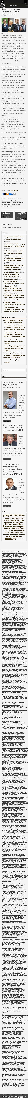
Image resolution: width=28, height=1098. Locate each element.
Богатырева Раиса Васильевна (18, 596)
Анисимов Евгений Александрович (12, 564)
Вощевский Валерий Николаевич (11, 630)
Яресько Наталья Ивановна (17, 1082)
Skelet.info (15, 1096)
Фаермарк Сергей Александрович (15, 1015)
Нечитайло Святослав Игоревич (18, 863)
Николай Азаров (6, 204)
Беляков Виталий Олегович (10, 590)
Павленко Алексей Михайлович (13, 884)
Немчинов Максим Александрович (12, 860)
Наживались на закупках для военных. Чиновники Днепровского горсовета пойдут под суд (14, 270)
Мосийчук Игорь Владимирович (17, 847)
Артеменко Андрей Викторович (19, 566)
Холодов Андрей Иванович (15, 1031)
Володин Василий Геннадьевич (11, 628)
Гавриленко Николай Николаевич (11, 633)
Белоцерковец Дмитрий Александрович (13, 589)
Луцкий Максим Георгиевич (18, 820)
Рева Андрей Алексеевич (13, 928)
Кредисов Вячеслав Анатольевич (11, 775)
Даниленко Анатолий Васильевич (12, 669)
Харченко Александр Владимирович (12, 1027)
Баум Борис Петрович (21, 581)
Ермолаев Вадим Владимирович (18, 697)
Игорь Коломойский (11, 520)
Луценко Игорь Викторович (10, 819)
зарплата (19, 534)
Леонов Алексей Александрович (13, 805)
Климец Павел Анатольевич (15, 748)
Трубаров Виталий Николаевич (18, 1000)
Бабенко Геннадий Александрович (12, 575)
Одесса (16, 524)
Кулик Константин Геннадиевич (11, 788)
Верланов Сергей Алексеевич (18, 622)
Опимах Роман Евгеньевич (9, 877)
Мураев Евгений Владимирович (14, 850)
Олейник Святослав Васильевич (11, 871)
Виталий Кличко (8, 517)
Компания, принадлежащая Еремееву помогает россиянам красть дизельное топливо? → (21, 216)
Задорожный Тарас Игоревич (10, 710)
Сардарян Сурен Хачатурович (10, 942)
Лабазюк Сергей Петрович (9, 797)
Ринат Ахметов (11, 528)
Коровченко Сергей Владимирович (11, 765)
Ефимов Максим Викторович (10, 698)
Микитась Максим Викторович (11, 844)
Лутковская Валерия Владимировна (12, 817)
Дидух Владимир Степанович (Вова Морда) (13, 682)
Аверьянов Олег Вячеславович (10, 555)
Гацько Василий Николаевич (19, 639)
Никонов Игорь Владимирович (11, 865)
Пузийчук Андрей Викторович (11, 919)
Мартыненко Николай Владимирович (13, 831)
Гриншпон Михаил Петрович (18, 662)
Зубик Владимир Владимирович (10, 716)
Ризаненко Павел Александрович (17, 929)
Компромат (12, 522)
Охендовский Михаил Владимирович (12, 880)
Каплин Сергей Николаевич (16, 734)
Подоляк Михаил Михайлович (13, 907)
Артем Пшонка (6, 200)
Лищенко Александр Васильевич (12, 811)
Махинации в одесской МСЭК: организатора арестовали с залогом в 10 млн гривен (14, 304)
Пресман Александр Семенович (14, 911)
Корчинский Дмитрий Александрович (11, 767)
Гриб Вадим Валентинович (19, 658)
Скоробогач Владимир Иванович (11, 957)
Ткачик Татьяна (14, 989)
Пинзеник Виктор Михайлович (11, 902)
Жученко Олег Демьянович (19, 707)
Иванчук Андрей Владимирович (11, 721)
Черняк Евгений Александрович (10, 1047)
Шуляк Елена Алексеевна (15, 1070)
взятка (21, 532)
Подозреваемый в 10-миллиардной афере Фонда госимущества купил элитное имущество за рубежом (14, 251)
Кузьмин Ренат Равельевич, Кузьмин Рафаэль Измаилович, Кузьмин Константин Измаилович (14, 786)
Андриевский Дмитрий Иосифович (12, 562)
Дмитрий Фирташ (15, 518)
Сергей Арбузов (16, 204)
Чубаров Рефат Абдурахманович (11, 1048)
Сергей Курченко (6, 206)
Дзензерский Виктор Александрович (12, 680)
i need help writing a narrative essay (13, 345)
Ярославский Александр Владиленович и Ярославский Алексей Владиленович (13, 1084)
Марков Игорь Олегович (19, 830)
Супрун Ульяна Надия (16, 972)
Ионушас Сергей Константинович (14, 728)
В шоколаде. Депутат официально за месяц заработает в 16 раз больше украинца (14, 322)
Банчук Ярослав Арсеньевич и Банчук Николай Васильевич (13, 580)
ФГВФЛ (7, 532)
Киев (6, 522)
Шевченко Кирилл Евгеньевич (18, 1057)
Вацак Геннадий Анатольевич (17, 619)
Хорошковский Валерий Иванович (11, 1033)
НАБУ (22, 522)
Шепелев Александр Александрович (12, 1058)
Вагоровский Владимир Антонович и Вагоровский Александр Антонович (12, 615)
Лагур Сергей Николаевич (9, 802)
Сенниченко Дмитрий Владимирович (13, 954)
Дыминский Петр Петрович (19, 691)
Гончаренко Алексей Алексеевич (18, 654)
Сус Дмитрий (14, 975)
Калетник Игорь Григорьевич (10, 732)
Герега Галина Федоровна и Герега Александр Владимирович (13, 644)
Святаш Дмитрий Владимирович (11, 947)
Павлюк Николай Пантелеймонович (10, 887)
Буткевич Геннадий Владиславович (12, 612)
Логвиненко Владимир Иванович (12, 812)
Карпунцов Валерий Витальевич (11, 736)
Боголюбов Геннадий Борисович (14, 598)
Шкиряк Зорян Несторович (9, 1063)
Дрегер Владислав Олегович (17, 687)
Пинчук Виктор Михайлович (13, 902)
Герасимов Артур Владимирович (18, 641)
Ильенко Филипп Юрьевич (19, 726)
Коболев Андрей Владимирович (11, 751)
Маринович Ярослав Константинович (11, 829)
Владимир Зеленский (18, 516)
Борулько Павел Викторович (10, 606)
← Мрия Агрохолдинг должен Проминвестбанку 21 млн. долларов (7, 215)
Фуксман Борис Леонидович (10, 1023)
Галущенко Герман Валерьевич (10, 638)
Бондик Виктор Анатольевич (18, 605)
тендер (21, 539)
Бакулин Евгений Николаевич (10, 577)
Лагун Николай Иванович (19, 801)
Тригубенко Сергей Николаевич (11, 996)
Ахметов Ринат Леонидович (18, 572)
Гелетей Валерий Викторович (10, 640)
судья (17, 538)
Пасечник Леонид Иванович (16, 892)
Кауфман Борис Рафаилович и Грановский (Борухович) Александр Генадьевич (13, 738)
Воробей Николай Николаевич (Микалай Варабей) (13, 628)
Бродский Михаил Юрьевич (16, 607)
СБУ (19, 528)
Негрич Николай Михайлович (18, 859)
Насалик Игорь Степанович (19, 857)
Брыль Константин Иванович (10, 608)
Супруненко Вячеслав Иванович (11, 973)
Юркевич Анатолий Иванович (11, 1074)
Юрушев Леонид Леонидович (13, 1075)
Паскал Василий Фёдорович (12, 894)
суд (14, 539)
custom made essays (9, 352)
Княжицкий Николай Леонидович (18, 750)
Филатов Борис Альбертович (10, 1017)
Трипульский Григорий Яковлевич (12, 997)
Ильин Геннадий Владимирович (11, 727)
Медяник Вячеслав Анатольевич (14, 838)
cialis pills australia (9, 320)
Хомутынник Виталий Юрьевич (11, 1032)
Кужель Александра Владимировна (12, 784)
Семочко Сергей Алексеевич (10, 954)
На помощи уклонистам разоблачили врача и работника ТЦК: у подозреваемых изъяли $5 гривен (14, 244)
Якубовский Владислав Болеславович (13, 1079)
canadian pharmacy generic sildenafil (14, 325)
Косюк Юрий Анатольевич (17, 770)
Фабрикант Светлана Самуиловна (12, 1015)
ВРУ (12, 515)
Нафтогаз (11, 524)
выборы (6, 534)
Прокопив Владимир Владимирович (12, 918)
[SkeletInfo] (14, 5)
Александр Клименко (10, 196)
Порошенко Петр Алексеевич (18, 909)
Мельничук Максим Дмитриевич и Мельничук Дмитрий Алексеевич (14, 841)
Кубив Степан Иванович (16, 782)
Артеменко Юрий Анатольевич (11, 567)
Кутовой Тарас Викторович (9, 794)
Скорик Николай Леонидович (18, 956)
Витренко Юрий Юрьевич (9, 625)
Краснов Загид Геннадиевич (17, 774)
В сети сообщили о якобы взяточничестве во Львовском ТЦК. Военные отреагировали (14, 265)
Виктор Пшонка (15, 200)
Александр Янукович (7, 198)
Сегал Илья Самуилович (18, 948)
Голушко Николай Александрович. (13, 653)
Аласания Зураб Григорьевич (10, 558)
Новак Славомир (18, 866)
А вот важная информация (10, 551)
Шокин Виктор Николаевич (10, 1067)
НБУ (7, 524)
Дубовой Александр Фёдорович (14, 689)
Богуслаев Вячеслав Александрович (11, 600)
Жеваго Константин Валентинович (11, 705)
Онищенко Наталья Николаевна (18, 876)
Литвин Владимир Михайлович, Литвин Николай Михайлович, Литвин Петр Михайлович (15, 809)
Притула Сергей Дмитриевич (10, 915)
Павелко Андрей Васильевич (10, 884)
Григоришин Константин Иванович (12, 660)
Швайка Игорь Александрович (10, 1053)
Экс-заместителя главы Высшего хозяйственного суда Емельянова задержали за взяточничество (13, 237)
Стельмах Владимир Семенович (11, 969)
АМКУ (7, 514)
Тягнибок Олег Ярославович (19, 1004)
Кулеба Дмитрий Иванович (17, 787)
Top (24, 1094)
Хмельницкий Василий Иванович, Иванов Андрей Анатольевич (14, 1029)
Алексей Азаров (19, 198)
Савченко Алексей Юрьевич (10, 939)
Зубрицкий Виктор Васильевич (12, 718)
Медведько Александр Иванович (11, 837)
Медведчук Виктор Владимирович (12, 836)
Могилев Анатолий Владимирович (13, 845)
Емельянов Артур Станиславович (12, 695)
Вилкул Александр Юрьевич (10, 623)
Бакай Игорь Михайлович (18, 576)
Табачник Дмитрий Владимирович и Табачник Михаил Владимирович (13, 980)
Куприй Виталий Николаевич (10, 792)
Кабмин (21, 520)
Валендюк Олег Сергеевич (9, 618)
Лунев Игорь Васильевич (18, 816)
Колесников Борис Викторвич (17, 757)
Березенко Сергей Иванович (9, 594)
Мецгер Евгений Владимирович (16, 843)
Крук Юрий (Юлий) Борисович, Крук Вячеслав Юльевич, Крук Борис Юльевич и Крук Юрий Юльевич (14, 779)
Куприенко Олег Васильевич (19, 791)
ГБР (24, 516)
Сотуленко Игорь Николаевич (18, 965)
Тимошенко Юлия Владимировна (11, 986)
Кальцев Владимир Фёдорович (13, 733)
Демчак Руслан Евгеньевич (15, 672)
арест (10, 532)
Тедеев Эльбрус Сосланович (9, 983)
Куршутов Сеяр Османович (19, 793)
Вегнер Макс (5, 620)
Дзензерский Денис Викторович (11, 681)
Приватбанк (16, 526)
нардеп (20, 536)
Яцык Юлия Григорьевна (18, 1087)
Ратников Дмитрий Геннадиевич (11, 927)
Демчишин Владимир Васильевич (12, 673)
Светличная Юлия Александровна (11, 945)
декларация (13, 534)
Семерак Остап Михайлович (16, 953)
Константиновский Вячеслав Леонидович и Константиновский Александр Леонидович (15, 762)
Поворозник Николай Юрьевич (10, 906)
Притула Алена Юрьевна (18, 914)
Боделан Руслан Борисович (19, 601)
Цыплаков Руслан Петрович (18, 1038)
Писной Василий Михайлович (18, 905)
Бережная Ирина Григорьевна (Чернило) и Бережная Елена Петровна (14, 592)
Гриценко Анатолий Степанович (11, 663)
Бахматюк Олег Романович (9, 582)
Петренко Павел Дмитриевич (10, 898)
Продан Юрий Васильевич (16, 917)
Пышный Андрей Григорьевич (17, 922)
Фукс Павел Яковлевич (18, 1022)
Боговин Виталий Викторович (10, 597)
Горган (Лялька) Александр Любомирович (14, 656)
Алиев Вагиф (22, 558)
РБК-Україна (14, 190)
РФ (5, 528)
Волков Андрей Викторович (19, 626)
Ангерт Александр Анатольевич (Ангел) (13, 561)
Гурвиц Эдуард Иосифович (19, 666)
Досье (22, 518)
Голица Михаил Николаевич (10, 652)
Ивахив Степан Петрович (18, 723)
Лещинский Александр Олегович (12, 806)
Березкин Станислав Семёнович (12, 594)
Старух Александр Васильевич (18, 968)
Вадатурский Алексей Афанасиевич (12, 617)
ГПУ (5, 518)
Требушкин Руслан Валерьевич (16, 995)
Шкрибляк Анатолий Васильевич (13, 1064)
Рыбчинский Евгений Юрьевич (18, 935)
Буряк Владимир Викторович (18, 611)
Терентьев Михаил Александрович (13, 984)
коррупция (12, 536)
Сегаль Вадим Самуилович (9, 949)
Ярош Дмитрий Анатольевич (14, 1085)
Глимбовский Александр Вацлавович (12, 648)
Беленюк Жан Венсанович (18, 588)
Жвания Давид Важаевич (9, 702)
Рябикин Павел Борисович (9, 937)
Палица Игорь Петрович (18, 888)
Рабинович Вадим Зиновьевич (11, 925)
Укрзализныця (20, 530)
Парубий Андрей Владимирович (14, 890)
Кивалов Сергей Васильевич (17, 740)
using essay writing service (11, 357)
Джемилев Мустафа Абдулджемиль (12, 679)
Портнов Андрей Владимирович (11, 910)
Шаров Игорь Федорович (9, 1051)
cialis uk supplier (8, 332)
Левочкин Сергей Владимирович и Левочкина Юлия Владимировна (15, 804)
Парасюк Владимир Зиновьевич (11, 890)
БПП (9, 515)
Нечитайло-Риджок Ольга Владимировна (14, 864)
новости (8, 538)
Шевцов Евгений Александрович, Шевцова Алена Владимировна (11, 1055)
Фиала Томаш (19, 1016)
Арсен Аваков (13, 514)
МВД (17, 522)
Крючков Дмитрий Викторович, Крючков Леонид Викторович (14, 781)
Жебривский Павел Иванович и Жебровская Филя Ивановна (13, 704)
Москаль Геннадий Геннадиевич (11, 848)
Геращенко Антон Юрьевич (9, 642)
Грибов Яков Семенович (8, 659)
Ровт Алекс (5, 931)
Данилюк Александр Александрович (15, 670)
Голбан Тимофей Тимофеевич (18, 651)
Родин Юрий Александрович (17, 931)
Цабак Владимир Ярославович (10, 1037)
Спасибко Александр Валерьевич (11, 966)
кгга (23, 534)
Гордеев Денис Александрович (10, 657)
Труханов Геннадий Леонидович (11, 1001)
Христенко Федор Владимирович (11, 1034)
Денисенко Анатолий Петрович (11, 674)
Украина (11, 530)
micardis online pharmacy (11, 338)
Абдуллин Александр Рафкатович (13, 552)
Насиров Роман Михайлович (10, 858)
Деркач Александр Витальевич (19, 678)
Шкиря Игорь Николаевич (17, 1062)
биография (15, 532)
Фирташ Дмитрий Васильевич (12, 1018)
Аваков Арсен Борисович (18, 554)
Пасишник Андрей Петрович (10, 893)
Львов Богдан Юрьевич (8, 821)
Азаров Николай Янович (15, 556)
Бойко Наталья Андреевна (9, 602)
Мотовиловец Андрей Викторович (11, 849)
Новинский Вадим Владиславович (12, 867)
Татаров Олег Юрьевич (19, 982)
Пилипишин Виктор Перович (17, 900)
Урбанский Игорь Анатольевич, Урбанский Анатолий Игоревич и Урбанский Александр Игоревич (14, 1010)
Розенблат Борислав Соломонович (11, 932)
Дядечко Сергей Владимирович (11, 692)
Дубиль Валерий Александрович (11, 688)
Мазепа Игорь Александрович (10, 825)
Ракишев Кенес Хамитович (18, 926)
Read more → (7, 421)
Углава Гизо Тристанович (9, 1007)
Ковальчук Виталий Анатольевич (17, 754)
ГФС (8, 518)
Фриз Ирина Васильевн (8, 1021)
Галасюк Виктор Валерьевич (14, 636)
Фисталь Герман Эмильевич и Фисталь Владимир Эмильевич (14, 1019)
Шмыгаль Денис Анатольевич (16, 1065)
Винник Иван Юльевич (20, 624)
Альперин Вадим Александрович (11, 559)
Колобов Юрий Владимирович (10, 758)
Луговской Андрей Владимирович (10, 816)
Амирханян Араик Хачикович (10, 560)
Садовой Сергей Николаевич (16, 941)
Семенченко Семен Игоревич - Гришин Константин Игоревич (13, 950)
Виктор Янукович (6, 202)
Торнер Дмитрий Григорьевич (10, 994)
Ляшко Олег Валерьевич (16, 822)
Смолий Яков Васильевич (18, 961)
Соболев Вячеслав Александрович (11, 962)
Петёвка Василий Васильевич (19, 897)
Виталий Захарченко (18, 202)
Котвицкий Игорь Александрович (11, 772)
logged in (9, 227)
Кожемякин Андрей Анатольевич (11, 755)
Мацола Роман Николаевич (15, 835)
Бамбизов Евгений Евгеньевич (16, 578)
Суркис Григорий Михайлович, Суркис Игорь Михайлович (13, 974)
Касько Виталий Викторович (13, 736)
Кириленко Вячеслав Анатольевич (12, 742)
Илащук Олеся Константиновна (11, 725)
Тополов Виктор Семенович (16, 992)
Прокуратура (22, 526)
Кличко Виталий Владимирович (15, 748)
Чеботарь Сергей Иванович (9, 1041)
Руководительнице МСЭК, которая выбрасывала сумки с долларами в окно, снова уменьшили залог (14, 258)
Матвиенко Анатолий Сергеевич (11, 832)
